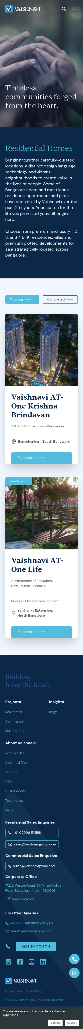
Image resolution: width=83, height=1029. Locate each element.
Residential (13, 712)
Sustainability (15, 791)
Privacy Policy (13, 991)
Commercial (14, 721)
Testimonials (14, 801)
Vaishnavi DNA (16, 763)
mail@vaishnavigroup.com (31, 931)
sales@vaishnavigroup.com (35, 844)
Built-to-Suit (14, 731)
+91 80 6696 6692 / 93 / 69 (31, 923)
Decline (55, 1023)
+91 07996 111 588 (27, 832)
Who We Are (14, 753)
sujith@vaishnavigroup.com (34, 866)
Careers (11, 772)
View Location (23, 899)
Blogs (53, 712)
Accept (72, 1023)
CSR (8, 782)
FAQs (9, 810)
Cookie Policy (34, 991)
